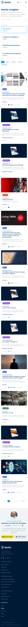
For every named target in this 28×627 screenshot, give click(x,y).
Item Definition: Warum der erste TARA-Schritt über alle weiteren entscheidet (13, 94)
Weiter (22, 501)
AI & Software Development (7, 590)
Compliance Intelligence (6, 561)
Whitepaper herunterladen (7, 137)
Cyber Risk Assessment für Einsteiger (12, 165)
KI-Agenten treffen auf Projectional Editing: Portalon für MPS (12, 482)
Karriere (2, 613)
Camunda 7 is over (7, 413)
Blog (8, 61)
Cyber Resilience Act (5, 564)
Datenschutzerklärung (10, 624)
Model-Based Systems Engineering (7, 579)
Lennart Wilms (7, 525)
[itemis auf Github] (9, 558)
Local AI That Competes (9, 308)
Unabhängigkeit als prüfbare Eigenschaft (10, 130)
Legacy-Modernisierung (5, 596)
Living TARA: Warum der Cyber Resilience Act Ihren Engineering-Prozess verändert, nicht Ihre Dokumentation (12, 235)
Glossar (19, 624)
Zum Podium (4, 204)
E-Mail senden (22, 536)
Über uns (2, 605)
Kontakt (2, 616)
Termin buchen (8, 536)
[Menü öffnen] (26, 2)
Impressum (3, 624)
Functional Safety (4, 569)
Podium (20, 61)
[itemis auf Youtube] (3, 558)
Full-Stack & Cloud (4, 599)
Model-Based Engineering (6, 576)
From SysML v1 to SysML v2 (9, 341)
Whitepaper (5, 64)
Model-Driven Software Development (8, 581)
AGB (15, 624)
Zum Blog (4, 101)
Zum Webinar (5, 419)
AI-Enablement (4, 593)
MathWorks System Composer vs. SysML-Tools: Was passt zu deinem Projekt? (14, 377)
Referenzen (3, 610)
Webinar (14, 61)
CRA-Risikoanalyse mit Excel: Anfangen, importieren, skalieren (13, 272)
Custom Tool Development (6, 584)
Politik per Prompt (7, 199)
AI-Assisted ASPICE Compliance (11, 447)
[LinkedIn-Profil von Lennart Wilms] (22, 525)
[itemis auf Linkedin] (1, 558)
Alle (3, 61)
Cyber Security (4, 567)
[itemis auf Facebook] (7, 558)
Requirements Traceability (6, 572)
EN (21, 2)
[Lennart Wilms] (14, 514)
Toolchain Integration (5, 587)
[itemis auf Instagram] (5, 558)
